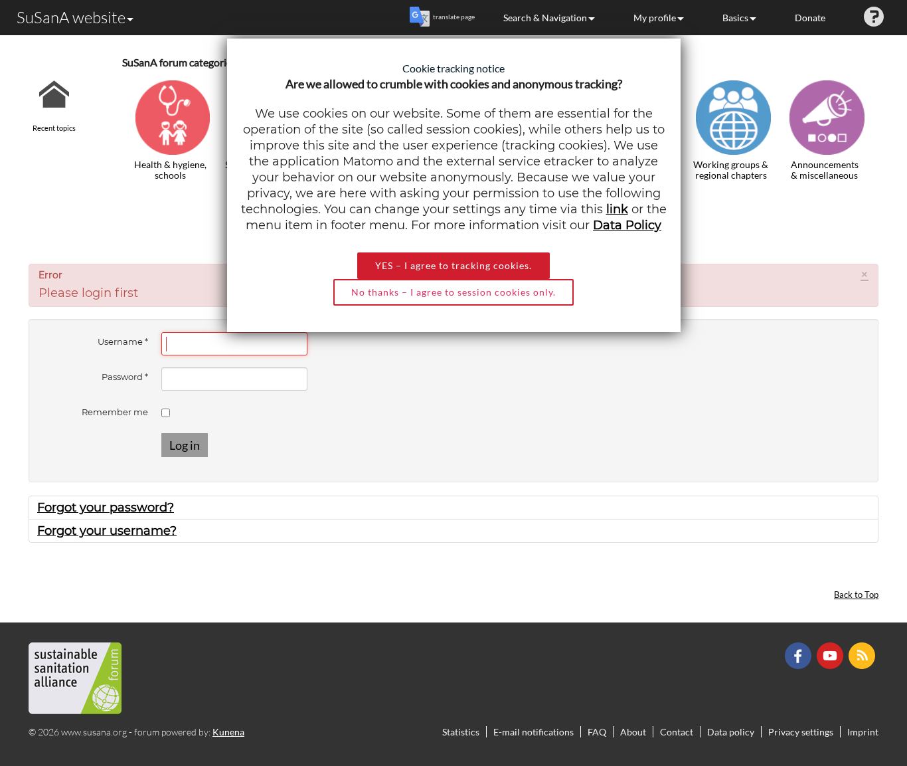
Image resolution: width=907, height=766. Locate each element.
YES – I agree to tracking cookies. (453, 265)
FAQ (597, 731)
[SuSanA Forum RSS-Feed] (863, 654)
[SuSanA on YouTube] (832, 654)
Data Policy (627, 225)
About (633, 731)
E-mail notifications (533, 731)
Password (125, 376)
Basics (735, 17)
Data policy (730, 731)
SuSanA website (71, 17)
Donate (810, 17)
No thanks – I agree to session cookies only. (453, 292)
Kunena (228, 731)
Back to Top (856, 595)
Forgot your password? (105, 507)
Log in (184, 445)
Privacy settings (800, 731)
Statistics (460, 731)
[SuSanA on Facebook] (800, 654)
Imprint (862, 731)
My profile (654, 17)
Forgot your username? (107, 531)
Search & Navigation (545, 17)
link (617, 209)
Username (123, 341)
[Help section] (873, 17)
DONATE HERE (855, 689)
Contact (676, 731)
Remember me (115, 412)
